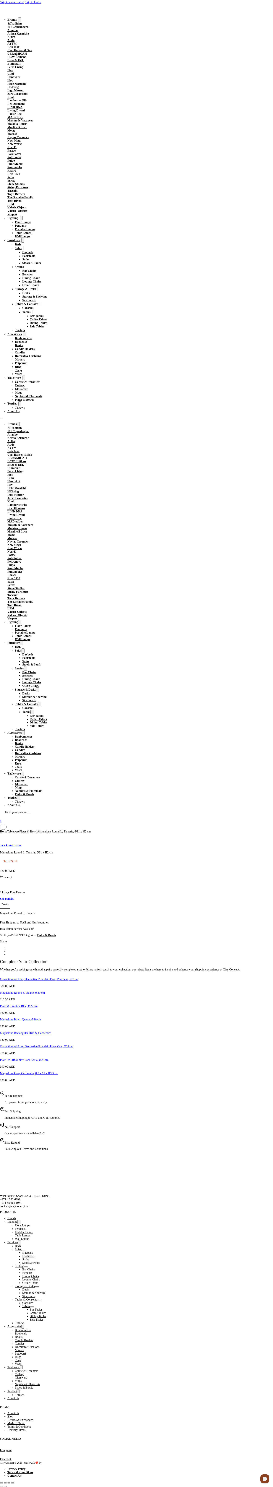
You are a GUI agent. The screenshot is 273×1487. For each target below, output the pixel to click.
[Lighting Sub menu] (21, 218)
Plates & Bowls (24, 399)
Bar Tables (36, 315)
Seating (19, 266)
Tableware (14, 377)
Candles (20, 352)
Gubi (10, 73)
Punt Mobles (15, 163)
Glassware (21, 389)
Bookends (21, 341)
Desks (26, 293)
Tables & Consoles (26, 304)
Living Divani (16, 110)
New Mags (14, 140)
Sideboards (29, 300)
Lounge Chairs (31, 281)
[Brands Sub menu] (19, 19)
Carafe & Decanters (27, 381)
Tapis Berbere (16, 194)
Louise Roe (14, 113)
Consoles (27, 307)
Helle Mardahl (16, 83)
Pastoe (11, 150)
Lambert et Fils (17, 100)
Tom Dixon (14, 200)
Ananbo (12, 30)
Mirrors (20, 359)
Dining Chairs (31, 278)
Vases (18, 373)
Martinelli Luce (17, 127)
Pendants (21, 225)
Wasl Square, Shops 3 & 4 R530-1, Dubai (24, 1195)
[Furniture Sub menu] (22, 240)
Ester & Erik (15, 60)
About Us (13, 411)
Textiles (12, 403)
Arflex (11, 36)
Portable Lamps (25, 229)
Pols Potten (14, 153)
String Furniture (17, 187)
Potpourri (21, 363)
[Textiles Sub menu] (19, 403)
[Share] (8, 1482)
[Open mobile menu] (1, 418)
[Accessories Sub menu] (24, 334)
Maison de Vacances (20, 120)
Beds (18, 244)
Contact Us (14, 1475)
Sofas (18, 248)
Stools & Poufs (31, 262)
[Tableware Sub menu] (23, 378)
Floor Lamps (23, 222)
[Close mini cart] (3, 827)
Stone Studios (16, 184)
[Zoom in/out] (1, 1482)
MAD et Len (15, 117)
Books (19, 345)
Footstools (28, 255)
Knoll (10, 97)
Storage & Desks (25, 288)
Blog (10, 1416)
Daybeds (27, 252)
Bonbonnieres (23, 338)
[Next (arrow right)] (5, 1486)
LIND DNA (14, 107)
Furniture (13, 240)
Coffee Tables (38, 319)
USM (10, 204)
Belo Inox (13, 46)
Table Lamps (23, 232)
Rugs (18, 366)
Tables (26, 312)
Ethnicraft (13, 63)
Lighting (12, 218)
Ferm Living (15, 67)
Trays (18, 370)
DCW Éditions (16, 57)
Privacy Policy (16, 1468)
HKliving (13, 87)
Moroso (12, 133)
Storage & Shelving (34, 296)
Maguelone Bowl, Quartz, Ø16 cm (20, 1019)
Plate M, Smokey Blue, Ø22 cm (19, 1006)
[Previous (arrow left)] (1, 1486)
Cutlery (20, 385)
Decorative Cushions (28, 356)
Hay (10, 80)
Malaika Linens (17, 123)
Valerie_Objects (17, 210)
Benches (27, 274)
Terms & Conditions (19, 1426)
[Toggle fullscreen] (5, 1482)
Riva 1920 (13, 174)
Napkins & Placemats (28, 396)
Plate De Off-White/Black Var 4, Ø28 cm (24, 1059)
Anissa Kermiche (18, 33)
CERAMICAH (17, 53)
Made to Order (16, 1423)
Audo (10, 40)
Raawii (11, 170)
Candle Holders (25, 348)
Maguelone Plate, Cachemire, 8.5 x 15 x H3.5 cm (29, 1073)
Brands (12, 19)
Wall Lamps (22, 236)
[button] (5, 904)
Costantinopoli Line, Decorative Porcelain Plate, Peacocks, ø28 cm (39, 979)
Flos (10, 70)
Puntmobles (14, 167)
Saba (10, 177)
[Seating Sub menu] (25, 668)
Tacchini (12, 190)
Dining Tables (38, 322)
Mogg (11, 130)
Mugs (18, 392)
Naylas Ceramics (18, 137)
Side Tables (37, 326)
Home (3, 831)
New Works (14, 143)
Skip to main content (12, 2)
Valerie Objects (17, 207)
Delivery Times (16, 1429)
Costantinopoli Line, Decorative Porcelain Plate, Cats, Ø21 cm (36, 1046)
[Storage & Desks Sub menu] (37, 289)
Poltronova (14, 157)
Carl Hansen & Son (19, 50)
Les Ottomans (16, 103)
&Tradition (14, 23)
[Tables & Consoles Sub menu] (39, 704)
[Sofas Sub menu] (23, 248)
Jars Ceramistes (17, 93)
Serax (11, 180)
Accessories (14, 334)
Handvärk (13, 77)
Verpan (12, 214)
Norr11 (12, 147)
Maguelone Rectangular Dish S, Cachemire (25, 1033)
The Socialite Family (20, 197)
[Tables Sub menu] (32, 312)
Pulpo (11, 160)
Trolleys (20, 330)
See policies (7, 898)
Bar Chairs (29, 270)
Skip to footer (33, 2)
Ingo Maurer (15, 90)
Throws (20, 407)
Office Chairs (30, 285)
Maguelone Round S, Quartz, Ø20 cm (22, 992)
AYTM (12, 43)
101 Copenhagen (18, 26)
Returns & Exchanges (20, 1419)
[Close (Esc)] (12, 1482)
